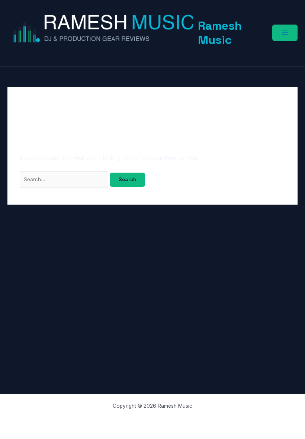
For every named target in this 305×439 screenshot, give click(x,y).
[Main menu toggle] (285, 33)
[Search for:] (65, 179)
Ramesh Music (220, 32)
